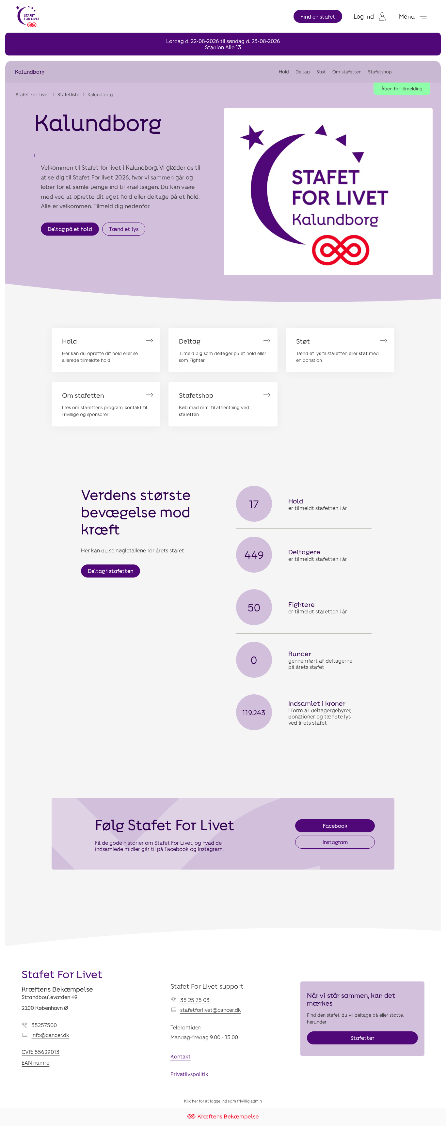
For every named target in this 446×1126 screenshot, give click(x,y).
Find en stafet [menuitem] (317, 16)
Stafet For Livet (32, 94)
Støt (321, 71)
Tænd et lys (123, 229)
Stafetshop (380, 71)
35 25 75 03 (195, 1000)
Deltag (302, 71)
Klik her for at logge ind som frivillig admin (223, 1101)
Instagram (335, 842)
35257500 (44, 1025)
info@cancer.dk (50, 1035)
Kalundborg (29, 72)
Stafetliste (68, 94)
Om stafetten (346, 71)
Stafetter (362, 1038)
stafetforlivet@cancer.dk (210, 1010)
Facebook (335, 826)
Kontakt (180, 1056)
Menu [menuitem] (407, 16)
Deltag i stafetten (110, 571)
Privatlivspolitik (189, 1074)
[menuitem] (370, 16)
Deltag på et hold (70, 229)
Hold (284, 71)
